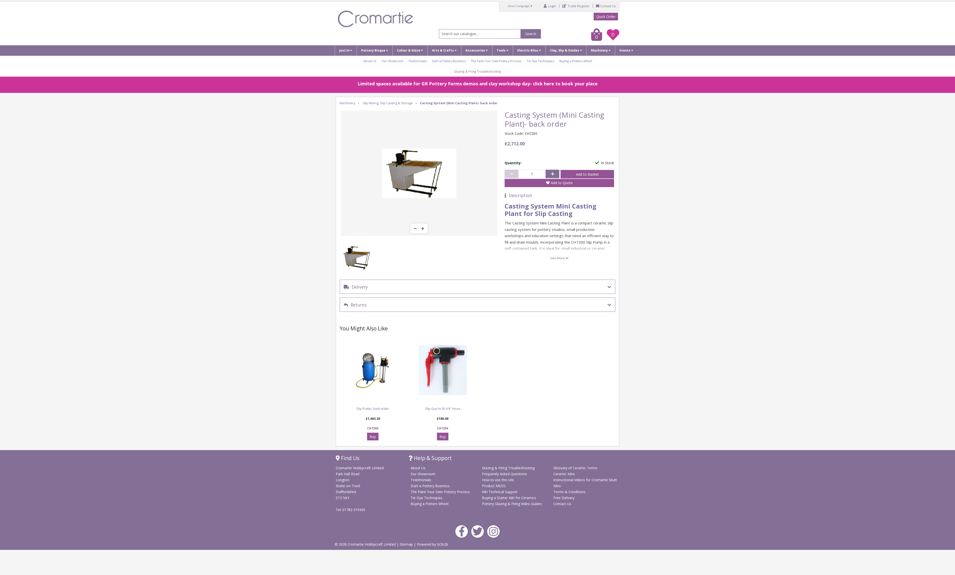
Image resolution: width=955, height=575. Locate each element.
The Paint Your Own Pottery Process (496, 61)
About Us (370, 61)
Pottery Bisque (373, 50)
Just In (344, 50)
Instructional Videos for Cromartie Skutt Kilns (585, 482)
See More (558, 258)
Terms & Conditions (569, 491)
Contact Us (608, 6)
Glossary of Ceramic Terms (575, 468)
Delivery (358, 287)
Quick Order (606, 16)
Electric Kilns (528, 50)
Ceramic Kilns (564, 473)
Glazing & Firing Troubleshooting (477, 71)
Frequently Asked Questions (504, 473)
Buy (373, 436)
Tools (501, 50)
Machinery (600, 50)
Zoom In (423, 228)
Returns (357, 305)
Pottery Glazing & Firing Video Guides (512, 503)
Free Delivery (563, 497)
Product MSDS (494, 485)
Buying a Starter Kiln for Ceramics (509, 497)
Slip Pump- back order (372, 409)
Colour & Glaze (409, 50)
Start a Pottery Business (449, 61)
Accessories (476, 50)
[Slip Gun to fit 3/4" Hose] (442, 370)
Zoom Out (415, 228)
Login (551, 6)
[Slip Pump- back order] (373, 370)
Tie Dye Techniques (540, 61)
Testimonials (417, 61)
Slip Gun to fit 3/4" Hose (442, 409)
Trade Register (578, 6)
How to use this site (498, 479)
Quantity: (513, 162)
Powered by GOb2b (432, 544)
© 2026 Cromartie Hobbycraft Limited (366, 544)
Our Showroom (392, 61)
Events (625, 50)
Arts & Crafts (443, 50)
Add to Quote (562, 182)
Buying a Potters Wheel (575, 61)
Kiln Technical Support (500, 491)
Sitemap (407, 544)
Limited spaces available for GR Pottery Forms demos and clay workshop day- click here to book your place (478, 84)
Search (530, 33)
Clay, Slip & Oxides (565, 50)
